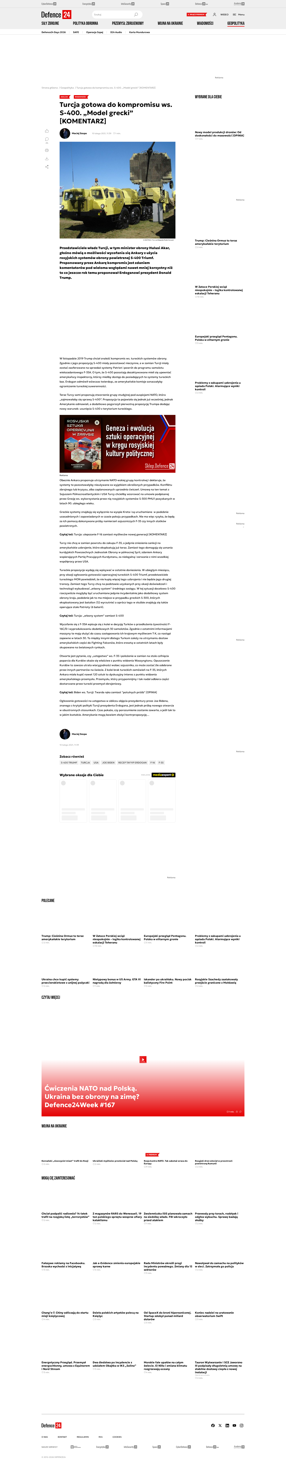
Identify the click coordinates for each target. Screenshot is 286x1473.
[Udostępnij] (47, 167)
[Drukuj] (47, 150)
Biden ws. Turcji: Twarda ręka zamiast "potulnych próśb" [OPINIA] (115, 692)
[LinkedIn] (227, 1425)
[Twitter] (220, 1425)
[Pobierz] (47, 159)
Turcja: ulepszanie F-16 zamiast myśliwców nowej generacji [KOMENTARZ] (120, 534)
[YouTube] (234, 1425)
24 (47, 142)
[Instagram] (241, 1425)
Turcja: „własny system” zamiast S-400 (99, 615)
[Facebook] (213, 1425)
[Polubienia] (47, 131)
